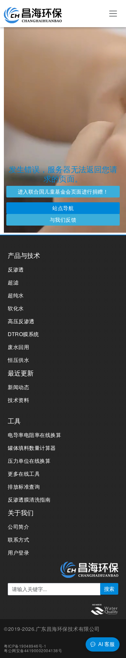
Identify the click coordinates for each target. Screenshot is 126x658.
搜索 (109, 588)
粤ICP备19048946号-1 (25, 646)
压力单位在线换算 (29, 460)
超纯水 (16, 295)
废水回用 (18, 347)
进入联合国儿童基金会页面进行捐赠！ (63, 191)
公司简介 (18, 526)
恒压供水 (18, 360)
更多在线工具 (24, 473)
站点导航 (63, 208)
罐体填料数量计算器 (32, 447)
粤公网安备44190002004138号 (33, 650)
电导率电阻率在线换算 (34, 435)
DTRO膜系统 (23, 334)
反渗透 (16, 269)
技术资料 (18, 400)
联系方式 (18, 539)
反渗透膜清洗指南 (29, 499)
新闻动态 (18, 387)
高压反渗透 (21, 321)
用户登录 (18, 552)
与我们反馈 (63, 219)
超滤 (13, 282)
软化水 (16, 308)
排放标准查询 (24, 486)
